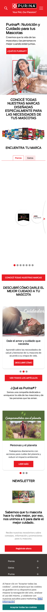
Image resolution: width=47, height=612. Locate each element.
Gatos (30, 158)
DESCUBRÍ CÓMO (23, 362)
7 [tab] (33, 265)
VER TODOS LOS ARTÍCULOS (24, 378)
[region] (23, 594)
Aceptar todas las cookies (23, 607)
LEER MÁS (24, 464)
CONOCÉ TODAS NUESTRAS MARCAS (23, 277)
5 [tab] (27, 265)
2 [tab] (24, 92)
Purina (11, 574)
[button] (41, 8)
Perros (18, 158)
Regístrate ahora (23, 548)
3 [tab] (27, 92)
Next (42, 217)
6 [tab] (30, 265)
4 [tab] (24, 265)
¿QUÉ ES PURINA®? (17, 51)
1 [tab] (21, 92)
